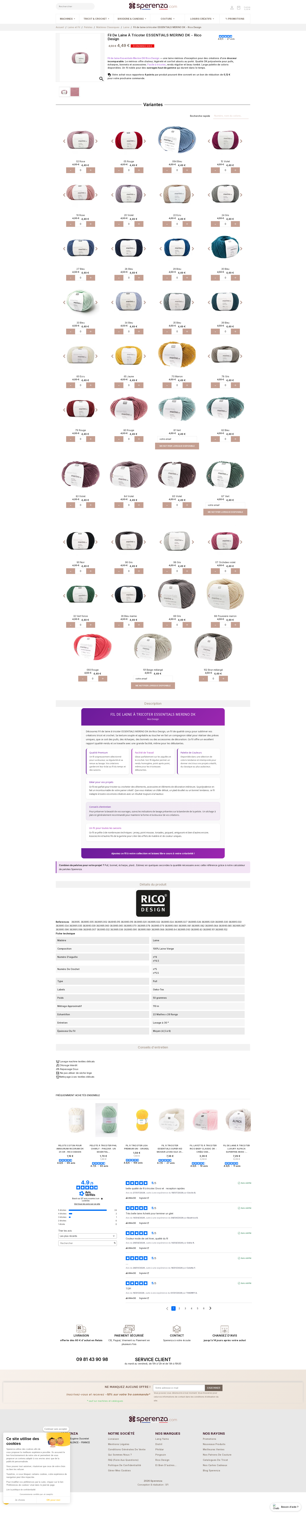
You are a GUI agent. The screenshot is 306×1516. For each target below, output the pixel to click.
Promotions (209, 1439)
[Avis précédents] (167, 1308)
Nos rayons (214, 1433)
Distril (158, 1444)
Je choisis (20, 1500)
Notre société (121, 1433)
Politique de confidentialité (124, 1465)
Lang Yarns (162, 1439)
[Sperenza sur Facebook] (213, 1359)
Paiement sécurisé (129, 1335)
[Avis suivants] (210, 1309)
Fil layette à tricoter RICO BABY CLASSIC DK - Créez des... (203, 1148)
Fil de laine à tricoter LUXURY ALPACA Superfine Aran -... (236, 1148)
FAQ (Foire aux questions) (123, 1460)
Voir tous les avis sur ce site (87, 1204)
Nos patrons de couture (217, 1454)
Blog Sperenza (211, 1470)
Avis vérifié (246, 1183)
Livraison (81, 1335)
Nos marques (167, 1433)
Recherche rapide (200, 116)
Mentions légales (118, 1444)
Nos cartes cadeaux (215, 1465)
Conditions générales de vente (127, 1449)
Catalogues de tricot (215, 1460)
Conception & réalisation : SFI (153, 1484)
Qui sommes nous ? (120, 1454)
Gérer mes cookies (119, 1470)
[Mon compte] (232, 8)
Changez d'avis (224, 1335)
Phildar (159, 1449)
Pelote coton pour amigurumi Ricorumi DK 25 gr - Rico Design (70, 1148)
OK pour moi (53, 1500)
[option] (80, 139)
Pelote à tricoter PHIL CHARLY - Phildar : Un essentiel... (103, 1148)
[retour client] (224, 1329)
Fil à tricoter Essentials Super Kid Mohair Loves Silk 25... (170, 1148)
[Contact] (81, 1329)
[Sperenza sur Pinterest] (227, 1359)
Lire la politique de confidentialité (21, 1490)
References (62, 921)
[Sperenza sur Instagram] (220, 1359)
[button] (61, 139)
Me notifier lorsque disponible (177, 446)
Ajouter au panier (70, 1168)
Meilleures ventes (214, 1449)
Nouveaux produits (214, 1444)
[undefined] (102, 1198)
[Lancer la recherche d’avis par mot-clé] (114, 1243)
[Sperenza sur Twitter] (205, 1359)
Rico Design (162, 1460)
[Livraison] (129, 1329)
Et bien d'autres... (166, 1465)
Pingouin (160, 1454)
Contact (177, 1335)
